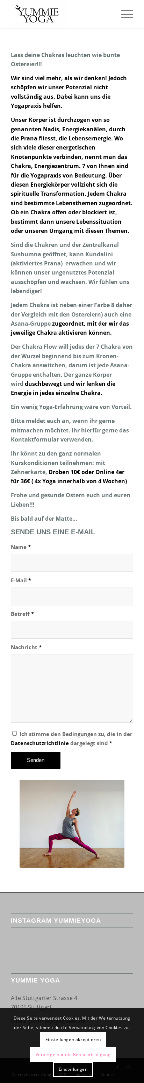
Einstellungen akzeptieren (73, 1039)
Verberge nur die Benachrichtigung (73, 1054)
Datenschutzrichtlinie (40, 743)
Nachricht (26, 647)
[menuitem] (123, 14)
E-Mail (21, 580)
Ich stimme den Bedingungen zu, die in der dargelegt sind (71, 738)
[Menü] (123, 14)
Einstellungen (73, 1069)
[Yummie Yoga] (60, 14)
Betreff (22, 613)
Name (21, 546)
